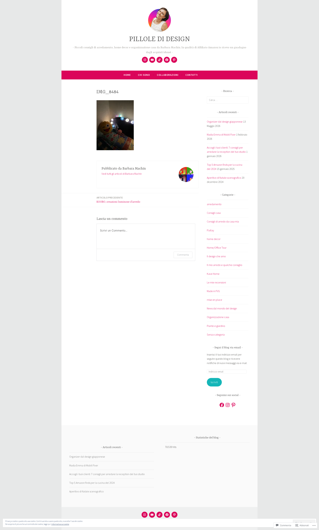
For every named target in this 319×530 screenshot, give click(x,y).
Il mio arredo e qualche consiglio (224, 265)
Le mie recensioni (216, 282)
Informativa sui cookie (60, 524)
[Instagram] (145, 59)
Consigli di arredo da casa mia (223, 221)
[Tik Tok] (159, 59)
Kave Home (213, 273)
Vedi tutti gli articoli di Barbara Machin (122, 173)
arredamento (214, 204)
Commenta (183, 254)
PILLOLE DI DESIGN (159, 39)
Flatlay (210, 230)
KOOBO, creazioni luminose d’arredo (118, 199)
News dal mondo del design (222, 308)
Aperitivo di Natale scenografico (224, 177)
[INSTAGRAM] (144, 514)
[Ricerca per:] (227, 100)
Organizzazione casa (218, 317)
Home (127, 74)
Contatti (191, 74)
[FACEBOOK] (167, 514)
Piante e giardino (216, 326)
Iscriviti (214, 382)
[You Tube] (152, 59)
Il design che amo (216, 256)
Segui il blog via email (227, 347)
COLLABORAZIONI (167, 74)
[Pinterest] (174, 59)
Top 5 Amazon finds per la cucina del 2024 (92, 482)
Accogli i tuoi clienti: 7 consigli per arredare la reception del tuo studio (107, 474)
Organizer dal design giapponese (225, 121)
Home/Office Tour (216, 247)
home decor (213, 239)
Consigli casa (214, 212)
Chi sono (144, 74)
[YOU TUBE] (152, 514)
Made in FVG (213, 291)
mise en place (214, 299)
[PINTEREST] (174, 514)
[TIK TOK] (159, 514)
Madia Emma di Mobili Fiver (221, 134)
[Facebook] (166, 59)
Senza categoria (216, 334)
